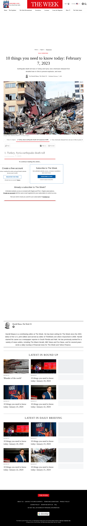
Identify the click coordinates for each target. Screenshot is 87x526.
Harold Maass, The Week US (39, 76)
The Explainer (12, 10)
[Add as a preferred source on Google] (43, 514)
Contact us (46, 197)
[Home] (5, 10)
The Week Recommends (26, 10)
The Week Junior (77, 10)
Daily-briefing (43, 53)
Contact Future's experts (33, 501)
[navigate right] (82, 140)
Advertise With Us (47, 504)
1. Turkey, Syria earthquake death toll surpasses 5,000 (32, 139)
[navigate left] (5, 140)
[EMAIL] (13, 327)
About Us (20, 501)
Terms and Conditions (51, 501)
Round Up (49, 49)
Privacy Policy (65, 501)
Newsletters (38, 10)
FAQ (55, 504)
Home (36, 49)
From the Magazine (57, 10)
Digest (42, 49)
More (67, 10)
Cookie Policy (35, 504)
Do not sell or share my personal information (43, 507)
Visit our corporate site (64, 520)
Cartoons (46, 10)
